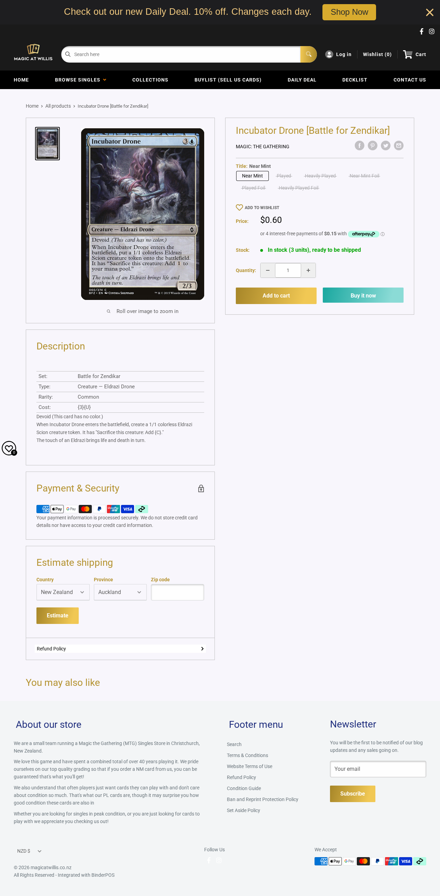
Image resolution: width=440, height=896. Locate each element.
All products (58, 106)
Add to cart (276, 295)
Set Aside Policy (243, 810)
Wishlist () (377, 54)
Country (45, 579)
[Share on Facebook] (359, 145)
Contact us (410, 80)
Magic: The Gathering (262, 146)
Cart (421, 54)
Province (103, 579)
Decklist (354, 80)
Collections (150, 80)
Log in (344, 54)
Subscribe (352, 793)
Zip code (160, 579)
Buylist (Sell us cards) (228, 80)
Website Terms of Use (249, 766)
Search (234, 744)
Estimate (57, 615)
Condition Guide (244, 788)
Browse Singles (79, 80)
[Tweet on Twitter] (385, 145)
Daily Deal (302, 80)
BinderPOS (102, 875)
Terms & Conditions (247, 755)
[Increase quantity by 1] (308, 270)
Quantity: (246, 270)
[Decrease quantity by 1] (268, 270)
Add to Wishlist (262, 207)
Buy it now (363, 295)
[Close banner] (430, 12)
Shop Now (349, 12)
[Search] (308, 54)
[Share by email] (399, 145)
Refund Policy (51, 648)
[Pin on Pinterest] (372, 145)
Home (21, 80)
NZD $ (23, 851)
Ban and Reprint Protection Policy (262, 799)
